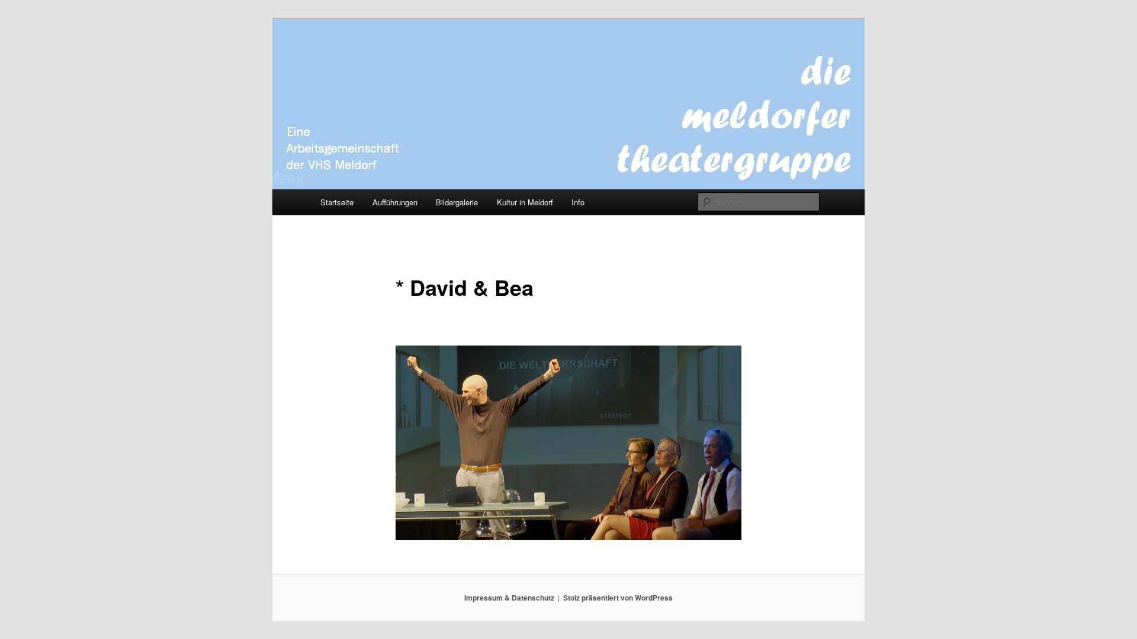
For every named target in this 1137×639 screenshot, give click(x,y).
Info (577, 202)
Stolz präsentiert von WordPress (618, 597)
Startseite (337, 202)
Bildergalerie (457, 202)
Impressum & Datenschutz (509, 597)
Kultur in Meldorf (525, 202)
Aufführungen (394, 202)
